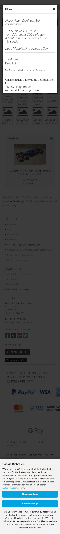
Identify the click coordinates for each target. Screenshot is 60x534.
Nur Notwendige (30, 503)
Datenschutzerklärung (13, 487)
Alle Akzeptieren (30, 494)
